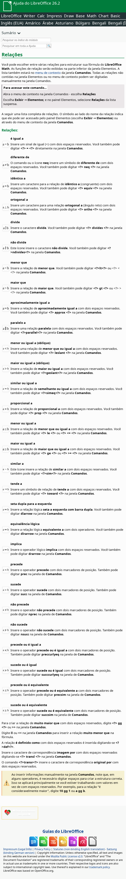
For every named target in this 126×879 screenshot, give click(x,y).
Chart (103, 15)
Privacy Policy (42, 849)
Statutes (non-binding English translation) (79, 849)
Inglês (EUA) (12, 23)
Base (80, 15)
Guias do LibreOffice (63, 831)
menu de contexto (48, 73)
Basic (115, 15)
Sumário (9, 32)
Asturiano (64, 23)
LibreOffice (11, 15)
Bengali (99, 23)
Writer (29, 15)
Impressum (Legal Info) (17, 849)
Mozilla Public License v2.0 (67, 856)
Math (91, 15)
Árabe (47, 23)
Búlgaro (82, 23)
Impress (54, 15)
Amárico (33, 23)
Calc (41, 15)
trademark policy (99, 867)
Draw (69, 15)
